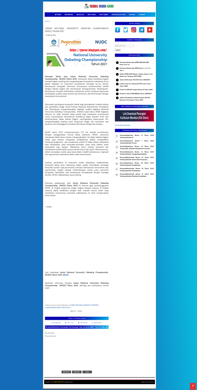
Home (87, 372)
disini (65, 275)
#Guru (80, 311)
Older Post (77, 372)
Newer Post (66, 372)
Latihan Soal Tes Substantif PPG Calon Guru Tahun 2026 (135, 85)
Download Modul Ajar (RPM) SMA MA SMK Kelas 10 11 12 (134, 63)
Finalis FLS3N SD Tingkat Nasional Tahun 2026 (136, 89)
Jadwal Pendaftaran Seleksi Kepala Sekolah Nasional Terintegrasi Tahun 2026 (135, 99)
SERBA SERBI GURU (58, 382)
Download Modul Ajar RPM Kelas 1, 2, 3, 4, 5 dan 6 (135, 69)
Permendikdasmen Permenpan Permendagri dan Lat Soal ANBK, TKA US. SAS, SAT (76, 327)
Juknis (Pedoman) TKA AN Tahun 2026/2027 (135, 80)
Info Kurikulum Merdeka (122, 125)
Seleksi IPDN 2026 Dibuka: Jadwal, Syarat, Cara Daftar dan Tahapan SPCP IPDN (136, 75)
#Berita (73, 311)
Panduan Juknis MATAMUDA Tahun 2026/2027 (136, 93)
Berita (47, 21)
